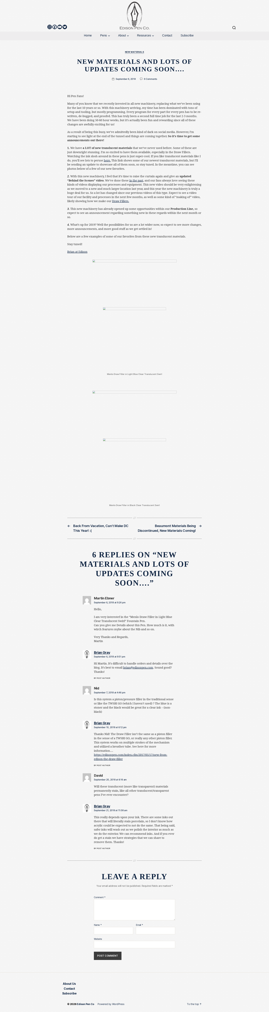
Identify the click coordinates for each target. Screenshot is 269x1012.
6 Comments (150, 79)
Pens (103, 35)
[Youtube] (59, 27)
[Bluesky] (64, 27)
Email (139, 925)
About (122, 35)
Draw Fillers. (120, 201)
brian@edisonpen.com (138, 667)
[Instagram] (49, 27)
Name (98, 925)
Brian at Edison (77, 252)
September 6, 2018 (126, 79)
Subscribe (187, 35)
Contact (167, 35)
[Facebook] (54, 27)
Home (88, 35)
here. (107, 160)
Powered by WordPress (111, 1004)
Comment (99, 897)
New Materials (134, 52)
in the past (136, 180)
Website (98, 939)
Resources (144, 35)
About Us (69, 983)
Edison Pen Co (85, 1004)
